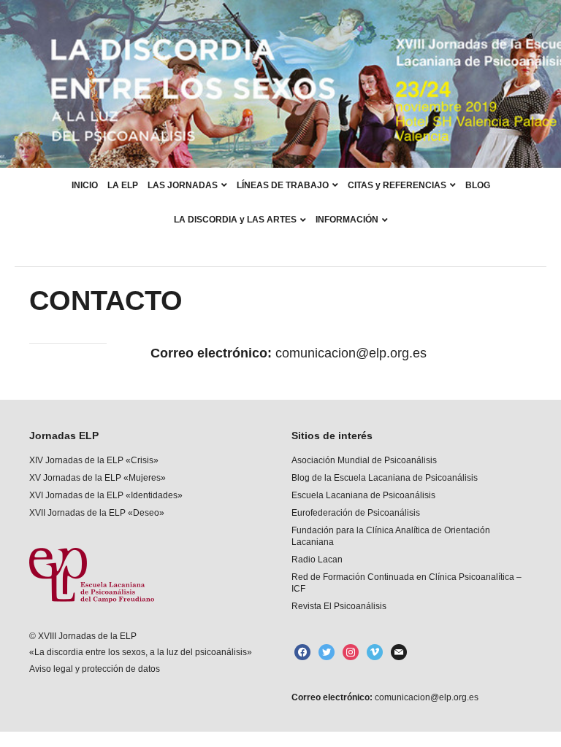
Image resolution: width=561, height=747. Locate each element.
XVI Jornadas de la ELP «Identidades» (106, 495)
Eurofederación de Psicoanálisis (355, 513)
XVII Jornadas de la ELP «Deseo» (96, 513)
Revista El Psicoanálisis (338, 606)
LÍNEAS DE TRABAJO (283, 185)
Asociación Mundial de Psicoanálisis (364, 460)
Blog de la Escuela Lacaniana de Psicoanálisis (384, 478)
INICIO (85, 185)
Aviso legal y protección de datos (94, 669)
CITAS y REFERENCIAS (397, 185)
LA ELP (122, 185)
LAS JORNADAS (183, 185)
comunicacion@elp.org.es (425, 697)
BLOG (477, 185)
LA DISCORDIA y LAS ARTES (235, 219)
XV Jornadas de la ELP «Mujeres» (97, 478)
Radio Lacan (317, 559)
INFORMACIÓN (347, 219)
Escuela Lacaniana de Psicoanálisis (363, 495)
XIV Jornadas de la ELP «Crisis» (94, 460)
